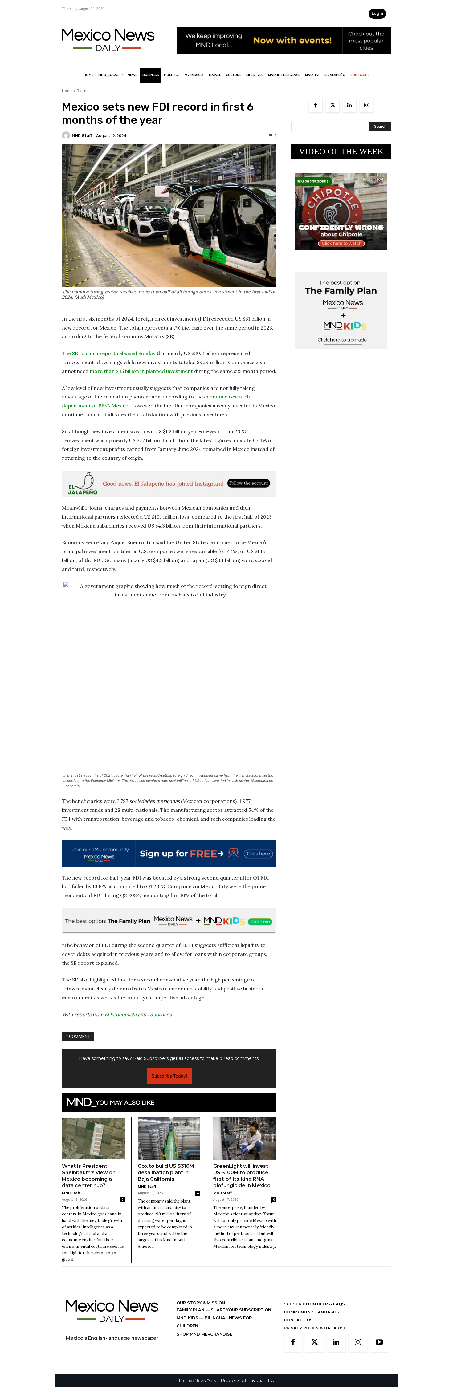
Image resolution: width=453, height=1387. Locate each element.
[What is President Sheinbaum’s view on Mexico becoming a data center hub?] (93, 1138)
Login (377, 13)
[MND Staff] (67, 135)
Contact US (298, 1319)
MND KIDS (188, 1317)
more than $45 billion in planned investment (141, 371)
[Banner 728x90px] (169, 921)
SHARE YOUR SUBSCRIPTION (240, 1309)
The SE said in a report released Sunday (108, 353)
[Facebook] (316, 105)
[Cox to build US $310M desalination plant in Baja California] (169, 1138)
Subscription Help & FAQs (314, 1303)
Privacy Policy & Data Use (315, 1327)
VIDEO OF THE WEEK (341, 151)
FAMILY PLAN (191, 1309)
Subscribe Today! (169, 1075)
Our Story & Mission (201, 1302)
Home (67, 90)
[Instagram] (366, 105)
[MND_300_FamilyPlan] (341, 354)
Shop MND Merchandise (204, 1334)
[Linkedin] (350, 105)
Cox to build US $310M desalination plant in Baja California (166, 1172)
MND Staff (82, 136)
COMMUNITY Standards (311, 1311)
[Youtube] (379, 1342)
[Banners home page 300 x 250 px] (341, 254)
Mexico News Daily (197, 1380)
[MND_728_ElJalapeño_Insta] (169, 484)
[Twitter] (333, 105)
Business (84, 90)
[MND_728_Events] (284, 59)
